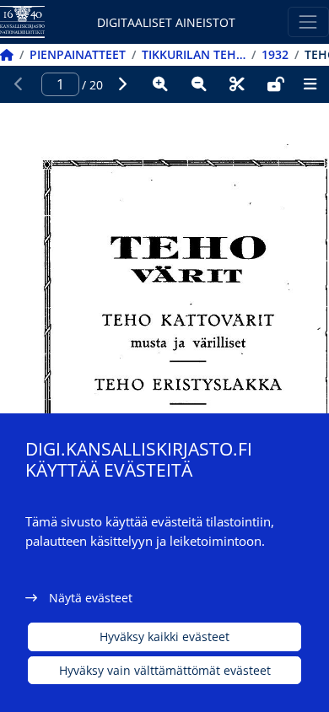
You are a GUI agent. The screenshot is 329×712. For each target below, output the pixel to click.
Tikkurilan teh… (193, 54)
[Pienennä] (199, 84)
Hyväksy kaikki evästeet (164, 636)
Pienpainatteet (78, 54)
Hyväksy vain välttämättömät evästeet (165, 670)
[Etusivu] (6, 54)
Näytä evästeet (90, 598)
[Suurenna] (160, 84)
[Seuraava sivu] (122, 84)
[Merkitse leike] (237, 84)
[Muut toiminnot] (309, 84)
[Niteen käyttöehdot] (276, 84)
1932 (275, 54)
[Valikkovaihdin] (308, 21)
